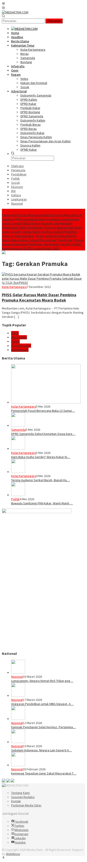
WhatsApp (21, 830)
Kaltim (15, 341)
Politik (15, 499)
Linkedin (20, 838)
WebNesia (13, 854)
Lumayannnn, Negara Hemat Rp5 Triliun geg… (42, 681)
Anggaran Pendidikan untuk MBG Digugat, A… (42, 704)
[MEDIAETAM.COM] (15, 12)
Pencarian (54, 21)
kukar (15, 333)
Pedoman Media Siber (26, 805)
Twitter (19, 826)
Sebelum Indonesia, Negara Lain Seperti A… (41, 750)
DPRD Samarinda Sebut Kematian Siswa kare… (43, 434)
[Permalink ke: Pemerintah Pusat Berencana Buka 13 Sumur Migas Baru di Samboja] (46, 402)
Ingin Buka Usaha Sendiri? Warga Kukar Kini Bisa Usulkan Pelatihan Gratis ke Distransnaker (42, 231)
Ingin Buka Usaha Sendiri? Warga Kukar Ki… (40, 457)
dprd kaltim (19, 337)
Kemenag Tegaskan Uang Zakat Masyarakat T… (43, 773)
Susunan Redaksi (23, 797)
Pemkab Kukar (21, 346)
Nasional (17, 677)
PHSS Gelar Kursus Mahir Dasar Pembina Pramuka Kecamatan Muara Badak (39, 297)
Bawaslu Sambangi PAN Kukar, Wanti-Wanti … (42, 503)
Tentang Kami (20, 793)
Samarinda (18, 430)
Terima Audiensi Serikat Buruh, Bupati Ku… (40, 480)
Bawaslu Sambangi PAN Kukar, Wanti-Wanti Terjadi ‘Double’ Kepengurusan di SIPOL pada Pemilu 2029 (42, 246)
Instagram (21, 834)
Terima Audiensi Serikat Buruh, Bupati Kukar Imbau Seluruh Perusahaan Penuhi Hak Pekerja (43, 238)
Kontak (16, 801)
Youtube (20, 842)
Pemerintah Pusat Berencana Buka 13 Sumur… (43, 411)
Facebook (21, 821)
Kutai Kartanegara (14, 287)
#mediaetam (20, 350)
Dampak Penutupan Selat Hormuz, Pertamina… (43, 727)
